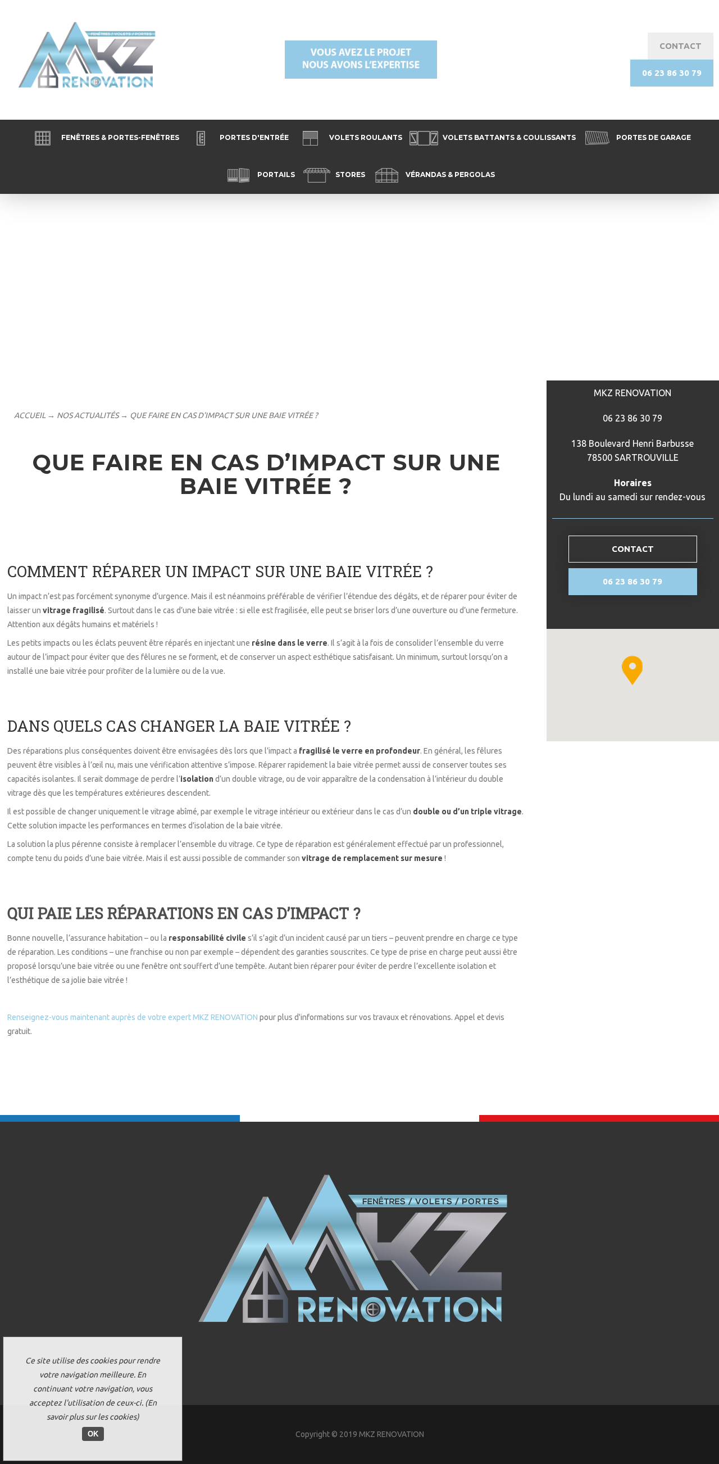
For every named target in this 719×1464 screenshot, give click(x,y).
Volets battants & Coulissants (508, 137)
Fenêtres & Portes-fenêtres (119, 137)
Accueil (29, 415)
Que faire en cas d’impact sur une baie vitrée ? (224, 415)
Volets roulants (364, 137)
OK (93, 1434)
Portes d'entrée (253, 137)
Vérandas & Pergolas (449, 174)
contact (680, 46)
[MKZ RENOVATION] (360, 1375)
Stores (349, 174)
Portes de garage (653, 137)
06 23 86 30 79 (672, 73)
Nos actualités (88, 415)
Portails (275, 174)
